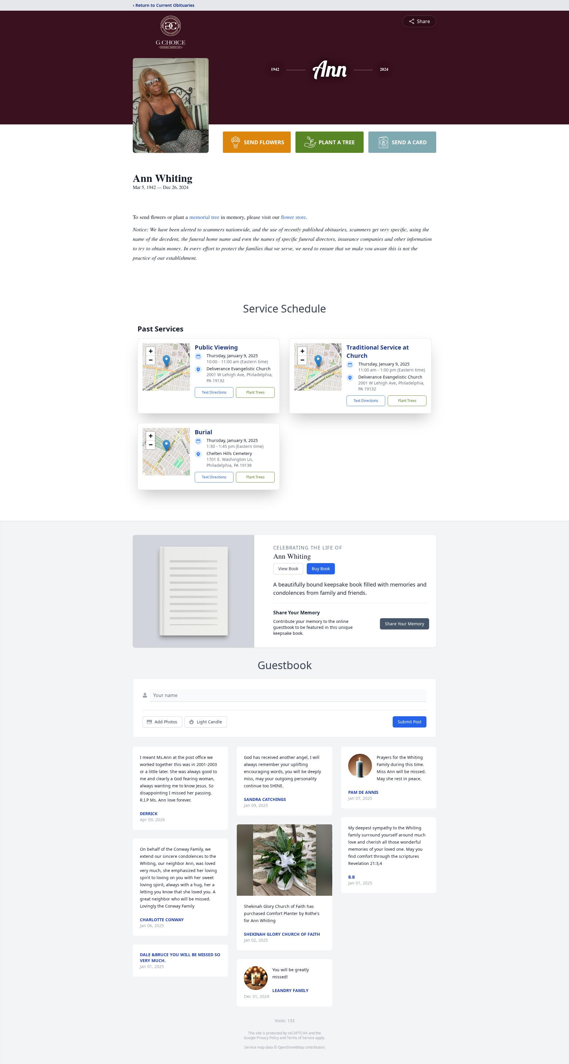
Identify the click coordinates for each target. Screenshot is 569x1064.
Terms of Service (300, 1037)
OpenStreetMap (291, 1047)
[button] (166, 361)
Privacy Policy (268, 1037)
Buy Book (321, 568)
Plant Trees (255, 392)
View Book (288, 568)
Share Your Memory (404, 623)
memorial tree (204, 216)
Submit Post (409, 722)
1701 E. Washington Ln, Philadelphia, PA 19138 (230, 462)
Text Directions (214, 392)
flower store (293, 216)
